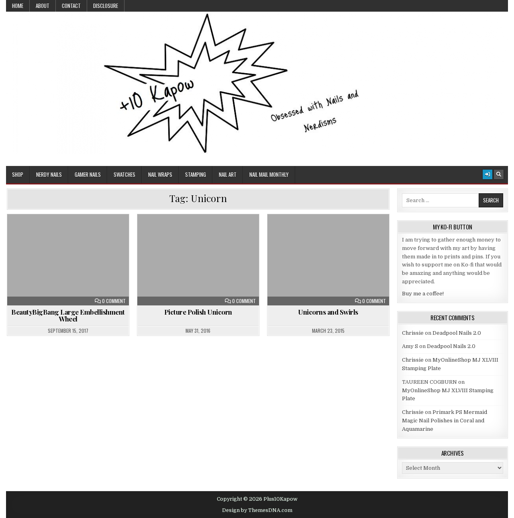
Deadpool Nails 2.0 (456, 333)
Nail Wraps (160, 174)
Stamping (195, 174)
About (42, 6)
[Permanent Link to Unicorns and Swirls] (328, 259)
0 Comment (114, 301)
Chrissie (413, 333)
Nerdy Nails (49, 174)
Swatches (124, 174)
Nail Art (228, 174)
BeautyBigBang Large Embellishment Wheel (68, 315)
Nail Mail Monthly (269, 174)
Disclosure (105, 6)
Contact (71, 6)
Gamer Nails (88, 174)
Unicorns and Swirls (328, 311)
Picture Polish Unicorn (198, 311)
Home (17, 6)
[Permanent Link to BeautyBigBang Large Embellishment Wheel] (68, 259)
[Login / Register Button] (487, 174)
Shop (17, 174)
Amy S (410, 346)
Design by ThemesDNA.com (257, 510)
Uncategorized (71, 233)
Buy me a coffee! (423, 294)
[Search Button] (499, 174)
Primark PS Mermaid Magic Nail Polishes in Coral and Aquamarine (444, 420)
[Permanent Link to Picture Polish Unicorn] (198, 259)
